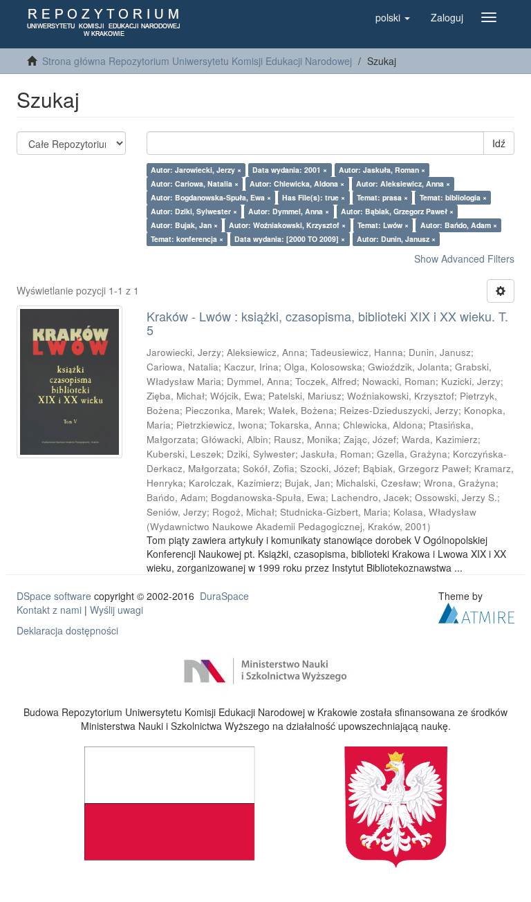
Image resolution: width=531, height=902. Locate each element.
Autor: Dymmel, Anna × (288, 211)
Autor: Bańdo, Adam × (458, 225)
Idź (498, 143)
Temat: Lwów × (383, 225)
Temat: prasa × (382, 197)
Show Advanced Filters (464, 258)
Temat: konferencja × (187, 239)
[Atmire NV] (476, 611)
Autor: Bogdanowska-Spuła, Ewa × (211, 197)
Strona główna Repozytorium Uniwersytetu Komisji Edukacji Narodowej (197, 61)
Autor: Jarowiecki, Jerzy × (196, 170)
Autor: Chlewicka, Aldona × (297, 183)
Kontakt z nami (49, 610)
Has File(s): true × (313, 197)
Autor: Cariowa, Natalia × (195, 183)
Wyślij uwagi (116, 610)
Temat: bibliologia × (453, 197)
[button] (392, 17)
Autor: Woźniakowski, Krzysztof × (287, 225)
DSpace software (54, 596)
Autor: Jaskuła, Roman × (382, 170)
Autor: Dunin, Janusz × (396, 239)
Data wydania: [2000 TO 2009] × (289, 239)
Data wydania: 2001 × (289, 170)
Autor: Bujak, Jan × (184, 225)
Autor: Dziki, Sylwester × (194, 211)
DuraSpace (224, 596)
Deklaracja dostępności (67, 630)
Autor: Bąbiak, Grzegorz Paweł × (397, 211)
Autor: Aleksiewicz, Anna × (403, 183)
